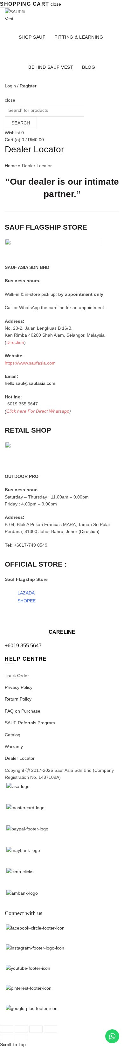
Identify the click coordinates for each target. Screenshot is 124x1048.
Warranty (14, 746)
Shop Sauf (32, 37)
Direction (15, 342)
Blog (88, 67)
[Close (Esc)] (6, 1029)
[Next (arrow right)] (21, 1037)
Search (20, 122)
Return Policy (18, 699)
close (56, 4)
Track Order (17, 675)
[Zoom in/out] (50, 1029)
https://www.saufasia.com (30, 362)
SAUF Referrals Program (30, 722)
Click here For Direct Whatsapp (37, 411)
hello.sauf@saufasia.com (30, 383)
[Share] (21, 1029)
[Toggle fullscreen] (36, 1029)
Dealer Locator (20, 758)
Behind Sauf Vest (50, 67)
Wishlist (14, 132)
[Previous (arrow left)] (6, 1037)
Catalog (12, 734)
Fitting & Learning (78, 37)
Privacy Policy (18, 687)
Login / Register (21, 85)
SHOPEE (26, 600)
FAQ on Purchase (22, 711)
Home (11, 165)
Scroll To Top (13, 1044)
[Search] (7, 93)
